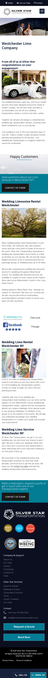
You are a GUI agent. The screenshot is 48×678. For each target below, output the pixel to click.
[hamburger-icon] (42, 11)
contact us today (21, 466)
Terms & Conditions (24, 660)
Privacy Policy (8, 660)
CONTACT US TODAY (15, 188)
